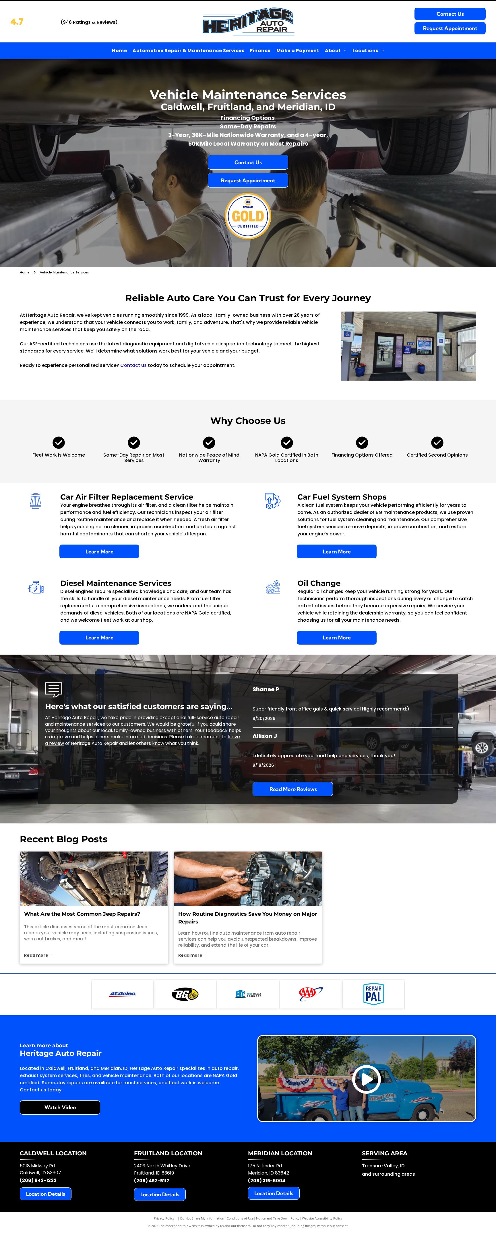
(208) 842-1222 (38, 1180)
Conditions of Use (240, 1218)
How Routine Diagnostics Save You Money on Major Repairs (247, 918)
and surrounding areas (388, 1174)
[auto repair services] (248, 879)
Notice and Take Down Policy (277, 1218)
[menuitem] (119, 51)
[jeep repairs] (94, 879)
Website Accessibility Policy (322, 1218)
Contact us (133, 365)
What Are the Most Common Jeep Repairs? (82, 914)
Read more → (38, 955)
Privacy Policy (164, 1218)
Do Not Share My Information (202, 1218)
